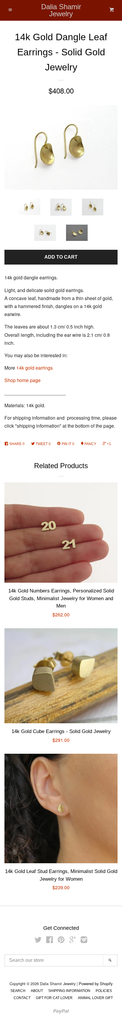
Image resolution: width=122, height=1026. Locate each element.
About (37, 991)
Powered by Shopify (96, 983)
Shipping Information (69, 991)
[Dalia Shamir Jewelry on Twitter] (38, 940)
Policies (104, 991)
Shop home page (22, 380)
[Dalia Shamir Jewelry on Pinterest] (61, 940)
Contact (22, 998)
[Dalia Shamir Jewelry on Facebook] (49, 940)
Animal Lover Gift (95, 998)
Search (17, 991)
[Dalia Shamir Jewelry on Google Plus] (72, 940)
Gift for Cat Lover (54, 998)
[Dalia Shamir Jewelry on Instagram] (84, 940)
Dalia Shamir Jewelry (61, 10)
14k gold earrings (34, 367)
